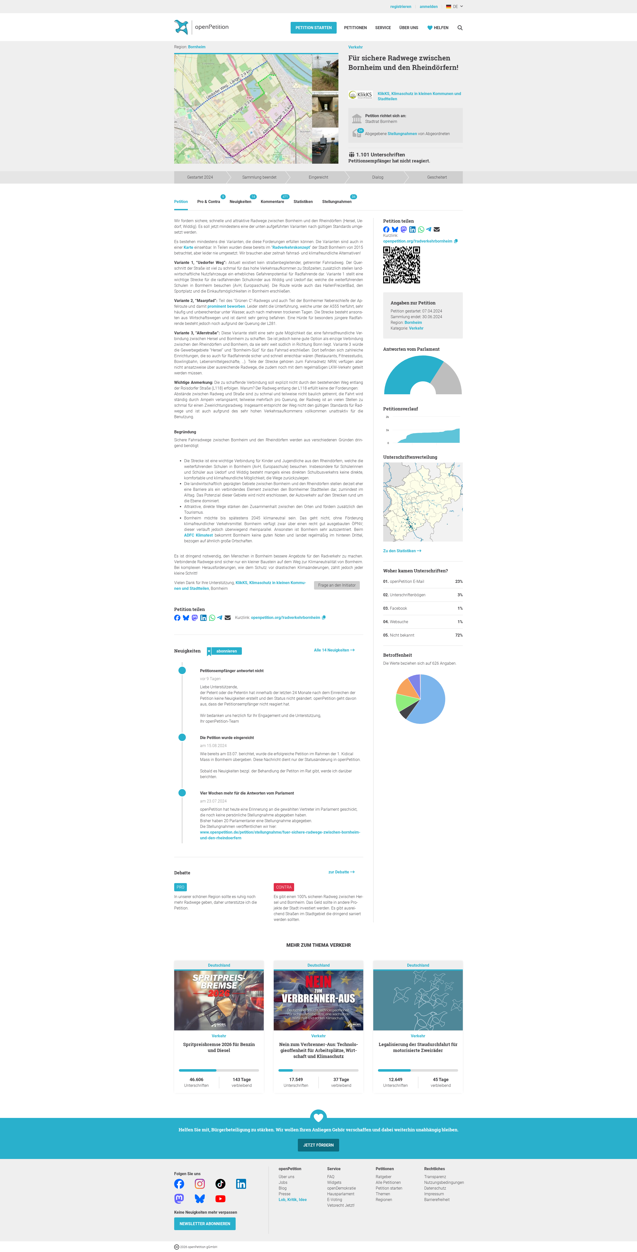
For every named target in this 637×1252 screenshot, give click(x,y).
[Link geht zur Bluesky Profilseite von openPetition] (200, 1198)
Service (383, 27)
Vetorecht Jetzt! (341, 1205)
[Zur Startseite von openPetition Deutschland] (202, 27)
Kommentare (272, 199)
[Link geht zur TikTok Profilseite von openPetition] (220, 1183)
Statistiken (303, 201)
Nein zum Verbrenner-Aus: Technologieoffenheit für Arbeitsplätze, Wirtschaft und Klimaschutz (318, 1050)
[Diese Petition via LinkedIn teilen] (203, 617)
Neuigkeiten (240, 199)
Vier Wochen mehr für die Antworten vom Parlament (247, 793)
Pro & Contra (208, 199)
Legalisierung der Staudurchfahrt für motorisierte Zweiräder (418, 1047)
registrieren (400, 6)
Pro (180, 887)
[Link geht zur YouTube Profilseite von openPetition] (220, 1198)
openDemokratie (341, 1188)
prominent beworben (226, 306)
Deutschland (219, 965)
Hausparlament (340, 1194)
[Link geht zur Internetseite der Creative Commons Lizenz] (177, 1246)
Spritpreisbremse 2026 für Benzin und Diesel (219, 1047)
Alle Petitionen (388, 1182)
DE (454, 6)
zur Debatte (339, 872)
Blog (283, 1188)
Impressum (434, 1194)
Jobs (283, 1182)
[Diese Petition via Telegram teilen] (219, 617)
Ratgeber (383, 1176)
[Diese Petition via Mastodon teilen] (195, 617)
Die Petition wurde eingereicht (227, 737)
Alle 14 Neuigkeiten (332, 650)
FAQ (330, 1176)
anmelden (429, 6)
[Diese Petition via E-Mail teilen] (227, 617)
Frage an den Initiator (337, 585)
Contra (284, 887)
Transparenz (435, 1176)
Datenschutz (435, 1188)
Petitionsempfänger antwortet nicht (232, 670)
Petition (181, 201)
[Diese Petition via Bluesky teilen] (186, 617)
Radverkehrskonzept (291, 247)
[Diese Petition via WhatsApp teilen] (212, 617)
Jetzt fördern (318, 1145)
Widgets (334, 1182)
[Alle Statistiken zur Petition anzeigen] (423, 540)
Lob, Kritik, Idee (293, 1199)
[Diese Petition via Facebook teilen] (177, 617)
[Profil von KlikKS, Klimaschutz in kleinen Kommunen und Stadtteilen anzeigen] (360, 97)
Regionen (384, 1199)
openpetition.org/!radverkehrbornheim (286, 617)
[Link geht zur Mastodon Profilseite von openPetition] (179, 1198)
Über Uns (408, 27)
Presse (284, 1194)
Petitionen (356, 27)
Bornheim (197, 47)
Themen (383, 1194)
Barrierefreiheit (437, 1199)
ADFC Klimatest (198, 535)
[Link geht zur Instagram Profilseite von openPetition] (200, 1183)
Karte (188, 247)
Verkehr (355, 47)
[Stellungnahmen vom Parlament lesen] (423, 376)
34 (360, 130)
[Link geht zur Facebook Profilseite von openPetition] (179, 1183)
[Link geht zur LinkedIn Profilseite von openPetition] (241, 1183)
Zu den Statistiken (400, 551)
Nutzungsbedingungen (444, 1182)
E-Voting (334, 1199)
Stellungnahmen (403, 133)
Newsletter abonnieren (205, 1223)
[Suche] (460, 28)
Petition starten (314, 27)
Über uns (286, 1176)
